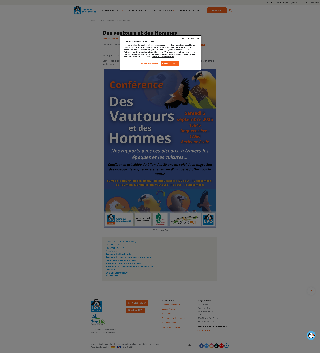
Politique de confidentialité (163, 57)
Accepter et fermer (169, 64)
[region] (161, 52)
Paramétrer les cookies (149, 64)
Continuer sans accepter (191, 38)
